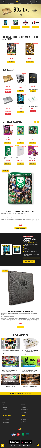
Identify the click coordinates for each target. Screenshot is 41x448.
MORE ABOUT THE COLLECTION (20, 228)
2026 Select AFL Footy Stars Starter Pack (8, 137)
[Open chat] (38, 445)
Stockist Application (5, 422)
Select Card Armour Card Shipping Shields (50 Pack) (20, 85)
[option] (20, 11)
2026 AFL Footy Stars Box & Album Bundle (33, 158)
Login (3, 404)
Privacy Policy (23, 407)
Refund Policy (23, 412)
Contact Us (23, 404)
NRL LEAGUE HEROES (15, 27)
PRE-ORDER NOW (32, 91)
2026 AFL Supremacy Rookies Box (33, 106)
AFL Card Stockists (5, 420)
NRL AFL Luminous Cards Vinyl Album (20, 158)
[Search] (31, 1)
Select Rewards (5, 409)
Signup (3, 402)
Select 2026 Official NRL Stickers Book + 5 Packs (33, 137)
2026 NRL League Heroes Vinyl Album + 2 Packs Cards (8, 158)
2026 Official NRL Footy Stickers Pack (20, 137)
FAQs (22, 402)
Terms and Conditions (24, 409)
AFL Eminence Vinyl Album (33, 85)
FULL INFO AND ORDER (29, 261)
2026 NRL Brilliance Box (8, 85)
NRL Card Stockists (5, 419)
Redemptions (4, 407)
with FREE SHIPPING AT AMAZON (20, 215)
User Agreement (23, 410)
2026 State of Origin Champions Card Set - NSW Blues (20, 106)
